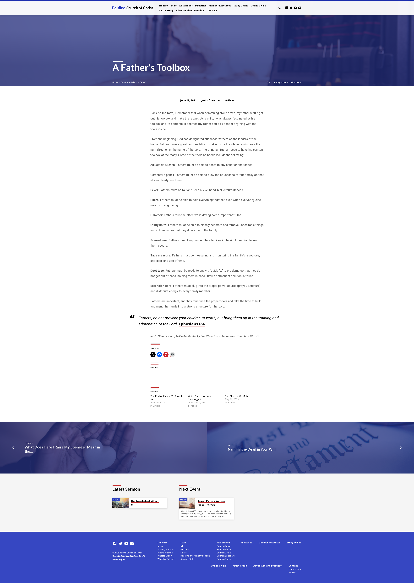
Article (132, 82)
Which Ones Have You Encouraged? (199, 398)
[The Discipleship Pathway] (120, 503)
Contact (212, 10)
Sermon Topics (224, 546)
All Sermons (186, 5)
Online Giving (258, 5)
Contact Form (295, 569)
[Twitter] (291, 8)
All (181, 546)
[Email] (300, 8)
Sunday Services (166, 549)
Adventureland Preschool (190, 10)
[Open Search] (280, 8)
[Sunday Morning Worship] (187, 503)
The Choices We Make (237, 396)
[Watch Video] (132, 504)
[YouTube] (295, 8)
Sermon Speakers (226, 555)
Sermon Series (224, 549)
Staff (174, 5)
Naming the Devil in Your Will (252, 449)
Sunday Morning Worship (211, 501)
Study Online (241, 5)
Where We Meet (165, 552)
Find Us (292, 572)
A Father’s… (143, 82)
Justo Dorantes (211, 100)
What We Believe (166, 558)
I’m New (163, 5)
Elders (183, 552)
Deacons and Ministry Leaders (195, 555)
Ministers (185, 549)
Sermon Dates (224, 558)
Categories (280, 82)
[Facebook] (287, 8)
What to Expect (165, 555)
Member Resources (220, 5)
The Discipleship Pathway (145, 501)
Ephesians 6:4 (192, 324)
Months (295, 82)
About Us (162, 546)
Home (115, 82)
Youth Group (166, 10)
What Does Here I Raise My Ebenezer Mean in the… (62, 449)
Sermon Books (224, 552)
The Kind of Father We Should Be (166, 398)
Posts (123, 82)
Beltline (132, 7)
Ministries (200, 5)
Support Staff (187, 558)
